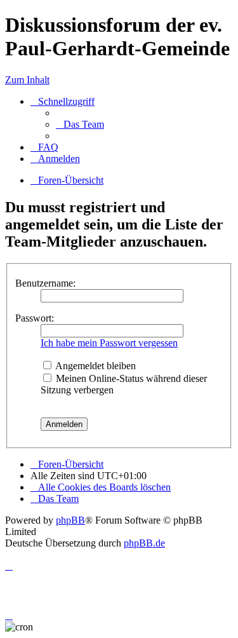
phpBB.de (144, 543)
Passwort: (34, 318)
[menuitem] (80, 124)
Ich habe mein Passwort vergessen (109, 342)
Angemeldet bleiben (94, 365)
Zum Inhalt (27, 79)
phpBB (70, 520)
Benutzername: (45, 283)
